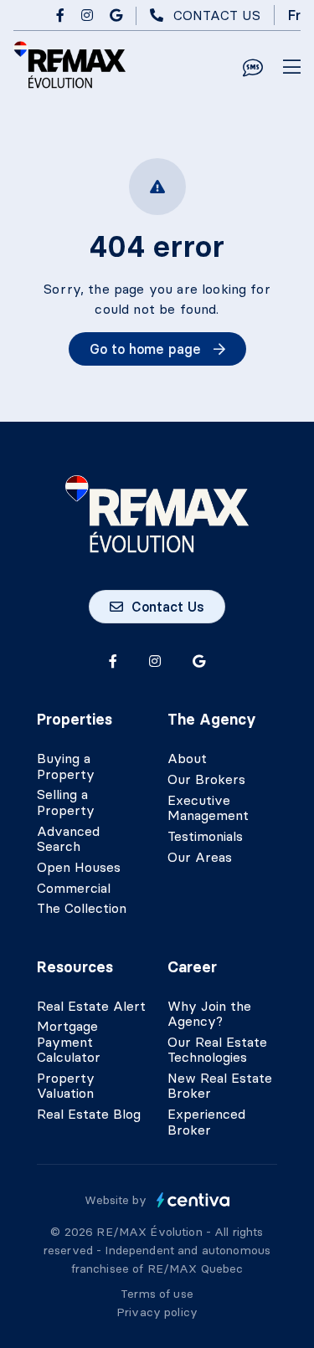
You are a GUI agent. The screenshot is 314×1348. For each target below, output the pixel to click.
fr (294, 15)
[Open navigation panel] (292, 68)
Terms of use (157, 1293)
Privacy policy (157, 1312)
